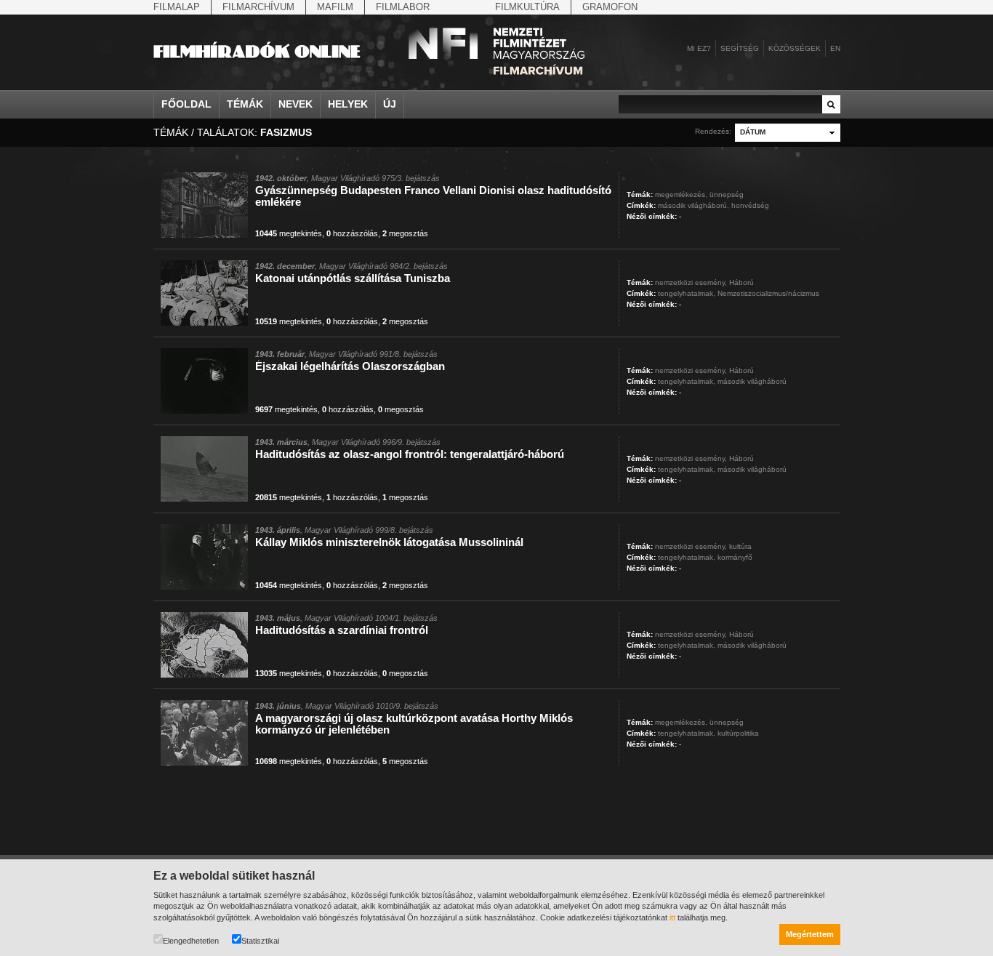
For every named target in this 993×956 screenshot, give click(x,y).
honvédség (750, 205)
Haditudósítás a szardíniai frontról (341, 630)
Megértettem (810, 934)
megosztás (405, 233)
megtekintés (288, 233)
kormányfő (734, 557)
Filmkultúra (527, 6)
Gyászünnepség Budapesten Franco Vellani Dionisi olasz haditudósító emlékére (433, 196)
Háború (741, 282)
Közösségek (794, 48)
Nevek (295, 104)
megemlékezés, (681, 194)
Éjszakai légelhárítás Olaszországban (350, 366)
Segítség (739, 48)
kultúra (740, 546)
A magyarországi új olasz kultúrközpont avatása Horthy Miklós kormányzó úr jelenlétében (414, 724)
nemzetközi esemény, (691, 282)
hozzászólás (352, 233)
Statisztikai (260, 940)
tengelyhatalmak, (686, 293)
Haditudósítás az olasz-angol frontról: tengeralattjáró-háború (409, 454)
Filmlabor (403, 6)
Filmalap (176, 6)
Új (389, 104)
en (835, 48)
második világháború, (693, 205)
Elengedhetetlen (191, 940)
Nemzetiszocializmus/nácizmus (768, 293)
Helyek (348, 104)
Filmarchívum (258, 6)
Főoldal (186, 104)
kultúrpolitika (738, 733)
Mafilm (335, 6)
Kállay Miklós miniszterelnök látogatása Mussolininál (389, 542)
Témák (245, 104)
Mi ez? (699, 48)
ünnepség (726, 194)
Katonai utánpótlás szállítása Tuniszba (352, 278)
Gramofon (610, 6)
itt (672, 917)
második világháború (752, 381)
